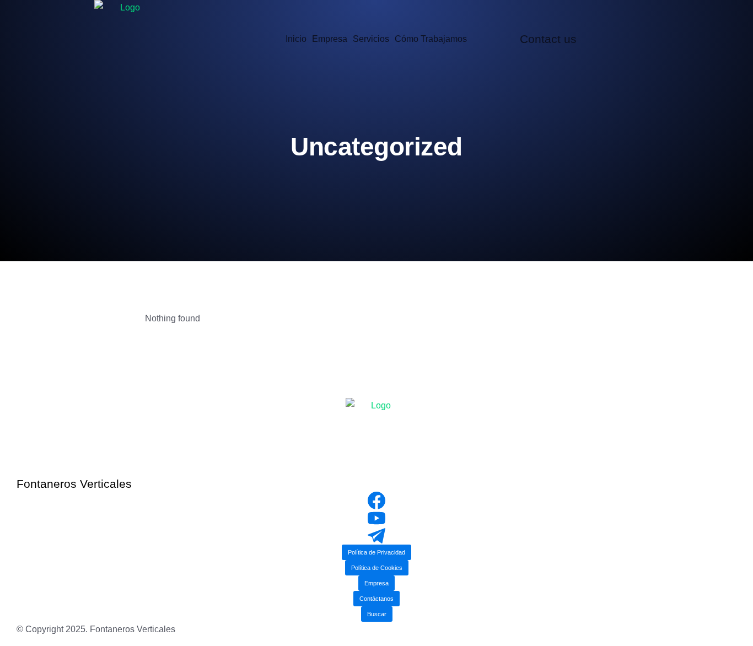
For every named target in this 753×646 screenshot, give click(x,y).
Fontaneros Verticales (74, 483)
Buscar (376, 614)
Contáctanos (376, 598)
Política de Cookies (376, 567)
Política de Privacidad (376, 552)
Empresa (376, 583)
